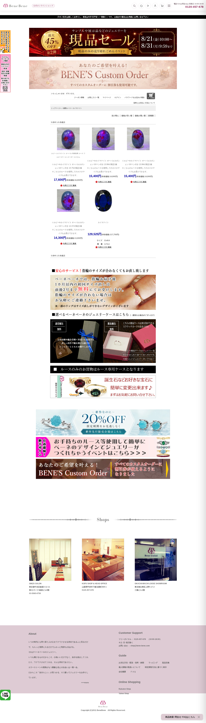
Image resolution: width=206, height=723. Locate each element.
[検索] (134, 6)
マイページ (107, 97)
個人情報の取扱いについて (129, 667)
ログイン (117, 97)
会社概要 (122, 672)
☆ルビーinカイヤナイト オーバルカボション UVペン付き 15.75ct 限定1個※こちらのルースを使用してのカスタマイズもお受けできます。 (68, 164)
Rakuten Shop (125, 689)
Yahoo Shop (124, 693)
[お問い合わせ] (141, 6)
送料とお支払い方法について (144, 103)
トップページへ (56, 108)
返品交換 (165, 663)
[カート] (162, 6)
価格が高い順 (140, 116)
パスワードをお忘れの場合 (134, 97)
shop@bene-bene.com (140, 646)
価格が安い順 (126, 116)
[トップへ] (15, 6)
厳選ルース (67, 108)
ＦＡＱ (133, 672)
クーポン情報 (79, 97)
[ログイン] (148, 6)
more (86, 683)
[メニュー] (169, 6)
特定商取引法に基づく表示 (156, 667)
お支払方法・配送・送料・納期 (131, 663)
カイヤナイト (103, 222)
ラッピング (153, 663)
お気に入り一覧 (93, 97)
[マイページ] (155, 6)
